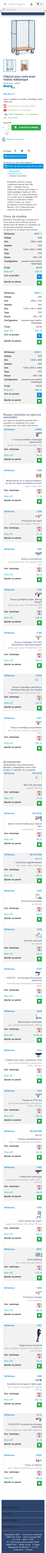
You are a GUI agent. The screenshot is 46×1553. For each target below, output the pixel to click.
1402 (39, 1167)
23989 (38, 429)
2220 (39, 969)
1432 (39, 1091)
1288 (39, 470)
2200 (39, 1011)
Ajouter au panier (26, 127)
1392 (39, 1207)
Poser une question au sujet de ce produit (23, 166)
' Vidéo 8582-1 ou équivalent (19, 110)
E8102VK (37, 813)
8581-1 (38, 234)
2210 (39, 1415)
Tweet (22, 150)
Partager (15, 150)
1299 (39, 511)
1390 (39, 891)
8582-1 (38, 293)
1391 (39, 1325)
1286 (39, 549)
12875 (38, 675)
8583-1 (38, 352)
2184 (39, 633)
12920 (38, 1455)
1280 (39, 1376)
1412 (39, 1050)
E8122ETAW (36, 854)
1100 (39, 590)
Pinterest (28, 150)
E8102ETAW (36, 1131)
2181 (39, 718)
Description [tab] (14, 171)
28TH (39, 1249)
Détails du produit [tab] (18, 176)
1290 (39, 929)
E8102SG (37, 773)
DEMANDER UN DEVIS (15, 156)
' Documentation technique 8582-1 (21, 106)
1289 (39, 1288)
